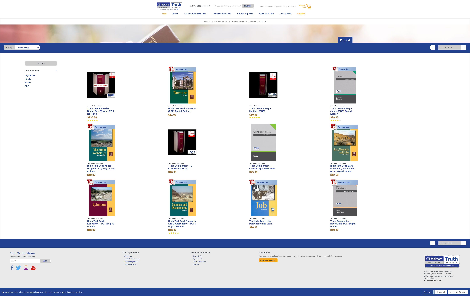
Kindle (28, 79)
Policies (196, 264)
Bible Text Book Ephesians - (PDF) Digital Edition (100, 224)
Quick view (101, 80)
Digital (263, 21)
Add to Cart (101, 89)
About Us (128, 256)
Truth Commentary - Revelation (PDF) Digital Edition (343, 224)
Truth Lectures (130, 264)
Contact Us (269, 6)
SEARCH (247, 6)
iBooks (28, 83)
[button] (41, 63)
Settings (427, 292)
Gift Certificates (199, 261)
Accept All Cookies (458, 292)
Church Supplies (245, 14)
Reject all (440, 292)
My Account (292, 6)
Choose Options (182, 89)
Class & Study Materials (195, 14)
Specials (301, 14)
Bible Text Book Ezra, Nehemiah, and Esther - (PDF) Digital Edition (343, 169)
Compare (100, 85)
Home (206, 21)
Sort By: (9, 47)
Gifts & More (285, 14)
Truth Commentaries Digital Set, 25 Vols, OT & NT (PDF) (100, 111)
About (262, 6)
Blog (285, 6)
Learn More (267, 260)
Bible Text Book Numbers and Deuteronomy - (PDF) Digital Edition (182, 224)
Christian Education (222, 14)
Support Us (278, 6)
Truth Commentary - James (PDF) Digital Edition (341, 111)
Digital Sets (30, 75)
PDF (27, 86)
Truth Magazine (131, 261)
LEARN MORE (436, 280)
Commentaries (253, 21)
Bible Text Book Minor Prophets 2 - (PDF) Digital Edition (101, 169)
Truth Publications (132, 259)
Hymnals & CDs (266, 14)
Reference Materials (238, 21)
